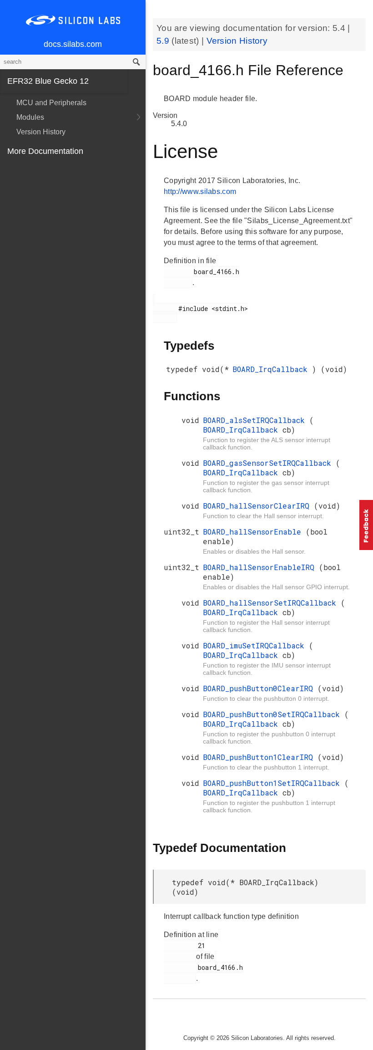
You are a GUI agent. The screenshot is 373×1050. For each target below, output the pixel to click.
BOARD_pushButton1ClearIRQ (260, 757)
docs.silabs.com (73, 44)
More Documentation (45, 151)
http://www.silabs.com (200, 191)
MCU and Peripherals (51, 103)
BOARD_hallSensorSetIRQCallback (272, 602)
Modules (30, 117)
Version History (41, 132)
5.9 (163, 41)
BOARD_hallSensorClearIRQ (258, 505)
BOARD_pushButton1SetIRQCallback (273, 783)
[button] (366, 525)
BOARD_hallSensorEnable (254, 531)
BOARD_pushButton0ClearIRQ (260, 688)
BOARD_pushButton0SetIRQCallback (273, 714)
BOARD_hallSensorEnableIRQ (261, 567)
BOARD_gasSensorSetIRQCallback (269, 463)
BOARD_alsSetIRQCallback (256, 420)
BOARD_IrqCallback (272, 369)
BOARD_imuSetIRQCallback (256, 645)
